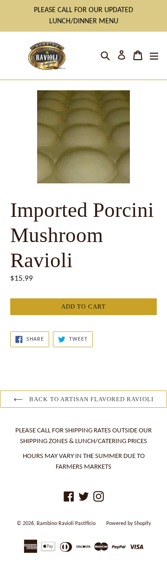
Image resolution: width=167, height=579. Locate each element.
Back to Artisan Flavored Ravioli (90, 399)
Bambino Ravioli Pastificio (66, 523)
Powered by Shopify (128, 523)
